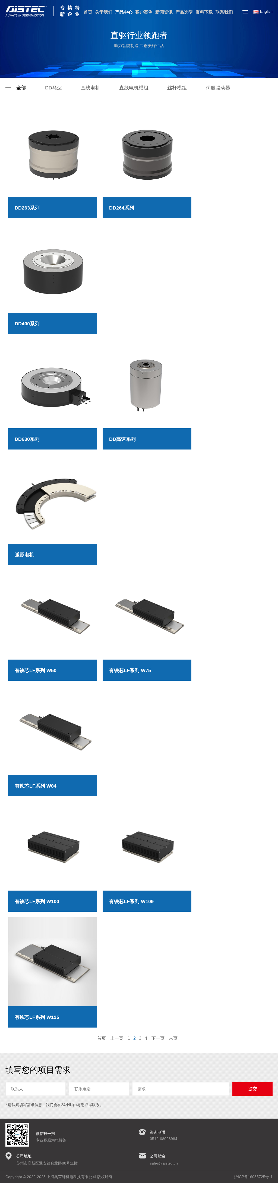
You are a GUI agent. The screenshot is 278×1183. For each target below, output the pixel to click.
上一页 (116, 1038)
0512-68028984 (163, 1139)
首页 (101, 1038)
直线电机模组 (134, 87)
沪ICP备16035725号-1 (253, 1177)
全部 (21, 87)
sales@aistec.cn (164, 1163)
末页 (173, 1038)
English (266, 11)
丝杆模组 (177, 87)
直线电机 (90, 87)
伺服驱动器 (218, 87)
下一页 (158, 1038)
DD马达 (53, 87)
